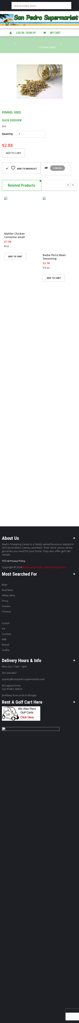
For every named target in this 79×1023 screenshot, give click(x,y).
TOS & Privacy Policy (13, 561)
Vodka (5, 650)
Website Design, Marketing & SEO (44, 567)
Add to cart (13, 153)
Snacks (6, 606)
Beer (4, 584)
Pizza (5, 600)
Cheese (6, 611)
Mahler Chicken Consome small (14, 235)
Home (10, 43)
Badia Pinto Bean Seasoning (54, 256)
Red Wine (7, 590)
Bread (5, 644)
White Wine (8, 595)
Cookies (6, 634)
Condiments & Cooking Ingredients (38, 43)
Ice (3, 628)
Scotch (6, 623)
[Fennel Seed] (39, 82)
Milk (4, 639)
